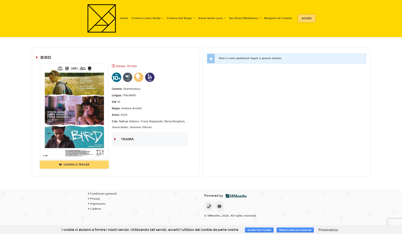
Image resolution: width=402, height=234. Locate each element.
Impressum (97, 203)
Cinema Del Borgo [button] (180, 18)
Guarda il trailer (76, 164)
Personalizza (328, 230)
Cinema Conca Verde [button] (146, 18)
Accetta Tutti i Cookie (259, 230)
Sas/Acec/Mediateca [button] (244, 18)
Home (124, 18)
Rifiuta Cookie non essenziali (295, 230)
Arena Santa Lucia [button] (211, 18)
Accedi (307, 18)
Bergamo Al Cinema (278, 18)
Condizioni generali (103, 193)
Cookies (95, 209)
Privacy (94, 198)
